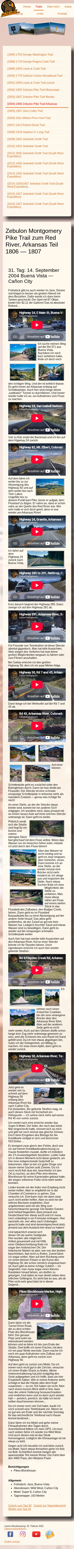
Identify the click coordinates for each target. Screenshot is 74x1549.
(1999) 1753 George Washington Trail (30, 54)
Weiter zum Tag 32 (19, 1509)
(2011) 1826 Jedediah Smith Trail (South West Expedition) (35, 155)
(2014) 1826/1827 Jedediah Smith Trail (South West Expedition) (35, 185)
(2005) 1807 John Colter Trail (25, 110)
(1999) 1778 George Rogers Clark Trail (31, 61)
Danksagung (15, 13)
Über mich (53, 6)
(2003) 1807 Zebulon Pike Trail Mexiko (31, 96)
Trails (38, 6)
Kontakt (62, 13)
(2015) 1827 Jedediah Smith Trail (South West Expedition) (35, 195)
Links (40, 13)
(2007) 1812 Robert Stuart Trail (26, 125)
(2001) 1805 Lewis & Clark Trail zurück (31, 82)
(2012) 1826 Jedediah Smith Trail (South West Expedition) (35, 165)
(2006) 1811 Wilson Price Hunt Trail (29, 118)
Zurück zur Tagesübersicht (50, 1505)
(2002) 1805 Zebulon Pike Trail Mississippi (33, 89)
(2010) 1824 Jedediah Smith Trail (27, 146)
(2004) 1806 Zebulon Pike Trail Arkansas (32, 103)
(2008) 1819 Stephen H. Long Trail (28, 132)
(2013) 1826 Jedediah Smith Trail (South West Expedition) (35, 175)
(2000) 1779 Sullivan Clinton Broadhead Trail (34, 75)
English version (12, 1541)
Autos (68, 6)
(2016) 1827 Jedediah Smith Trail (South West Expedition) (35, 205)
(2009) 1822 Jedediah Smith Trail (27, 139)
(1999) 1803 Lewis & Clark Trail (26, 68)
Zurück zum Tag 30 (19, 1505)
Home (27, 6)
